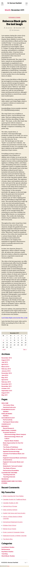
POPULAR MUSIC (6, 413)
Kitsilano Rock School (9, 525)
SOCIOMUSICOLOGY (8, 418)
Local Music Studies (7, 547)
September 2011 (6, 390)
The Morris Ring (7, 539)
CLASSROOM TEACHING (9, 472)
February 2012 (6, 382)
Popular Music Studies (11, 441)
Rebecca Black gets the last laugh (14, 23)
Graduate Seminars (9, 432)
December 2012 (6, 373)
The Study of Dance (9, 468)
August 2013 (5, 360)
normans (10, 28)
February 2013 (6, 369)
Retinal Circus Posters (9, 529)
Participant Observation (10, 422)
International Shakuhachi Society (13, 522)
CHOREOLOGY (6, 424)
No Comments (15, 30)
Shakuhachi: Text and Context (12, 466)
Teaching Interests (9, 474)
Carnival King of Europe (10, 506)
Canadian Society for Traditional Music (14, 499)
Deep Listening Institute (10, 509)
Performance (5, 549)
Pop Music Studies (14, 17)
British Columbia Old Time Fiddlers (13, 496)
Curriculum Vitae (8, 405)
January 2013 (5, 371)
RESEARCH (5, 426)
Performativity (7, 420)
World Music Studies (8, 556)
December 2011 (6, 384)
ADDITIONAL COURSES (8, 430)
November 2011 (6, 386)
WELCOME (4, 403)
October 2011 (5, 388)
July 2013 (4, 362)
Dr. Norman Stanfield (14, 3)
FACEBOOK (5, 479)
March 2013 (5, 366)
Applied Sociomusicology (11, 451)
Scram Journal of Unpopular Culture (13, 532)
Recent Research (8, 428)
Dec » (25, 349)
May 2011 (4, 395)
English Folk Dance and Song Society (14, 513)
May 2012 (4, 377)
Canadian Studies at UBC (10, 503)
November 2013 (6, 358)
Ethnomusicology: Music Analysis (15, 434)
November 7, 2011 (20, 28)
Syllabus (5, 411)
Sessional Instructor (9, 407)
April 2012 (4, 379)
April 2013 (4, 364)
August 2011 (5, 393)
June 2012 (4, 375)
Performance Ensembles (11, 470)
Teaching (4, 554)
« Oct (4, 349)
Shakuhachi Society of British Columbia (14, 535)
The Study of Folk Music (10, 447)
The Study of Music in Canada (12, 449)
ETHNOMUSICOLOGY (8, 409)
